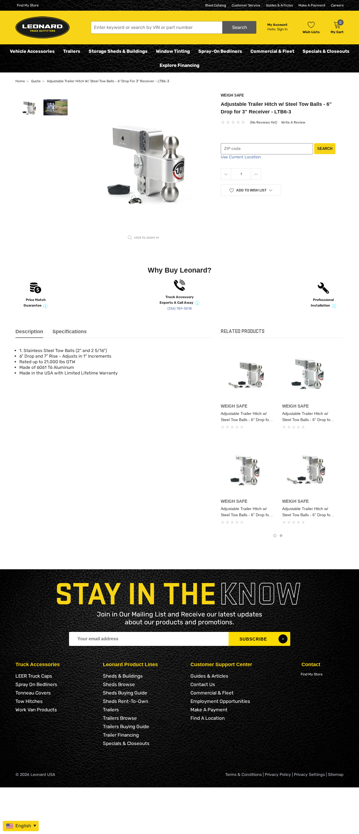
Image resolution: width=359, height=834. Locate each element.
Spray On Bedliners (36, 684)
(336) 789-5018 (179, 308)
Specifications (69, 331)
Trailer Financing (121, 735)
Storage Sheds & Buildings (118, 51)
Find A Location (207, 718)
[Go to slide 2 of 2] (281, 535)
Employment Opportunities (220, 701)
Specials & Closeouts (326, 51)
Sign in (282, 29)
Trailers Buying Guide (126, 726)
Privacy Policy (278, 774)
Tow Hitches (29, 701)
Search (324, 149)
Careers (337, 5)
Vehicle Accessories (32, 51)
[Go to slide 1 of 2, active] (274, 535)
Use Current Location (241, 157)
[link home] (42, 27)
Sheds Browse (119, 684)
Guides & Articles (279, 5)
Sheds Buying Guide (125, 692)
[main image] (143, 163)
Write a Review (293, 122)
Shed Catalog (215, 5)
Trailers (71, 51)
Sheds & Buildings (123, 676)
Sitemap (336, 774)
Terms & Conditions (243, 774)
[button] (173, 27)
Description (29, 331)
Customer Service (246, 5)
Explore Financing (179, 65)
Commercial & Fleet (272, 51)
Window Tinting (173, 51)
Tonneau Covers (33, 692)
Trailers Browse (120, 718)
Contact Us (202, 684)
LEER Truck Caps (33, 676)
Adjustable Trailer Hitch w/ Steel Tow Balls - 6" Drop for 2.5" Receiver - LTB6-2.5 (307, 419)
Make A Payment (311, 5)
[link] (247, 374)
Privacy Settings (309, 774)
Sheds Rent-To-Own (125, 701)
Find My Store (28, 5)
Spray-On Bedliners (220, 51)
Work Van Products (36, 709)
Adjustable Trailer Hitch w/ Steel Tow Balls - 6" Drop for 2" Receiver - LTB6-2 (245, 514)
